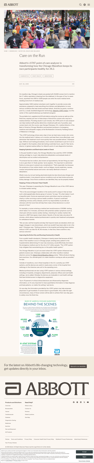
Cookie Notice (9, 460)
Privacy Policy (17, 460)
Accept (84, 451)
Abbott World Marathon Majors (43, 255)
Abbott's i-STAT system (60, 111)
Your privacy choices (84, 461)
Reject (84, 457)
